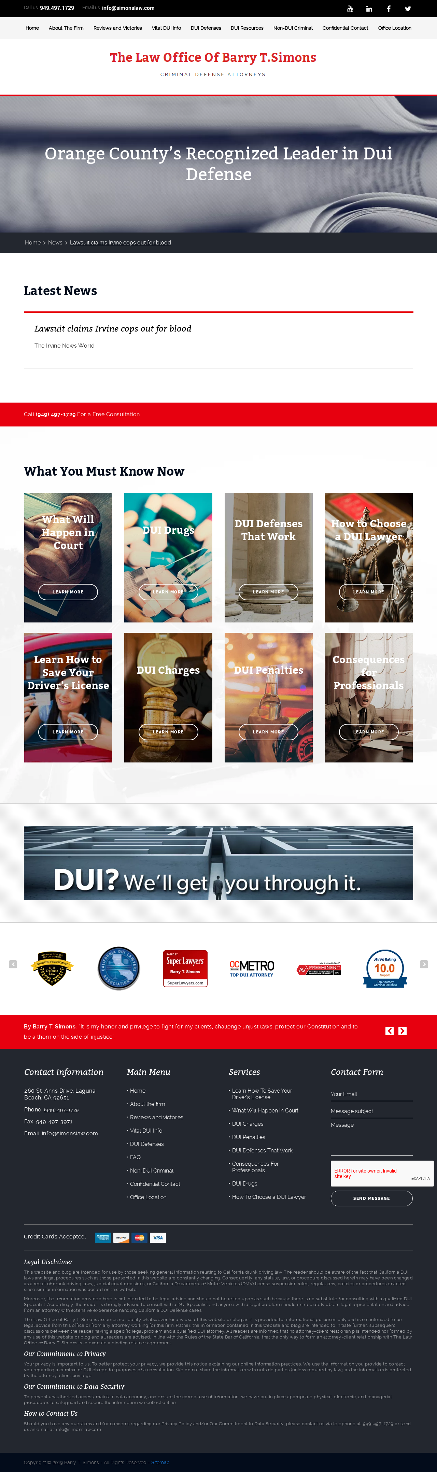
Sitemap (160, 1462)
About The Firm (66, 28)
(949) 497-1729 (61, 1109)
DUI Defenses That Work (262, 1150)
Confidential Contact (345, 28)
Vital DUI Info (166, 28)
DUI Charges (248, 1124)
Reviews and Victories (118, 28)
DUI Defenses (206, 28)
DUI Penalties (248, 1137)
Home (32, 28)
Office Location (394, 28)
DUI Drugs (244, 1183)
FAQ (135, 1157)
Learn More (68, 592)
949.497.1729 (57, 8)
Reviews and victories (156, 1117)
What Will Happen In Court (265, 1110)
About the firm (147, 1104)
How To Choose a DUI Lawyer (269, 1197)
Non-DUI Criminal (293, 28)
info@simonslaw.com (128, 8)
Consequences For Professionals (255, 1167)
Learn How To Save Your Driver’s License (262, 1094)
